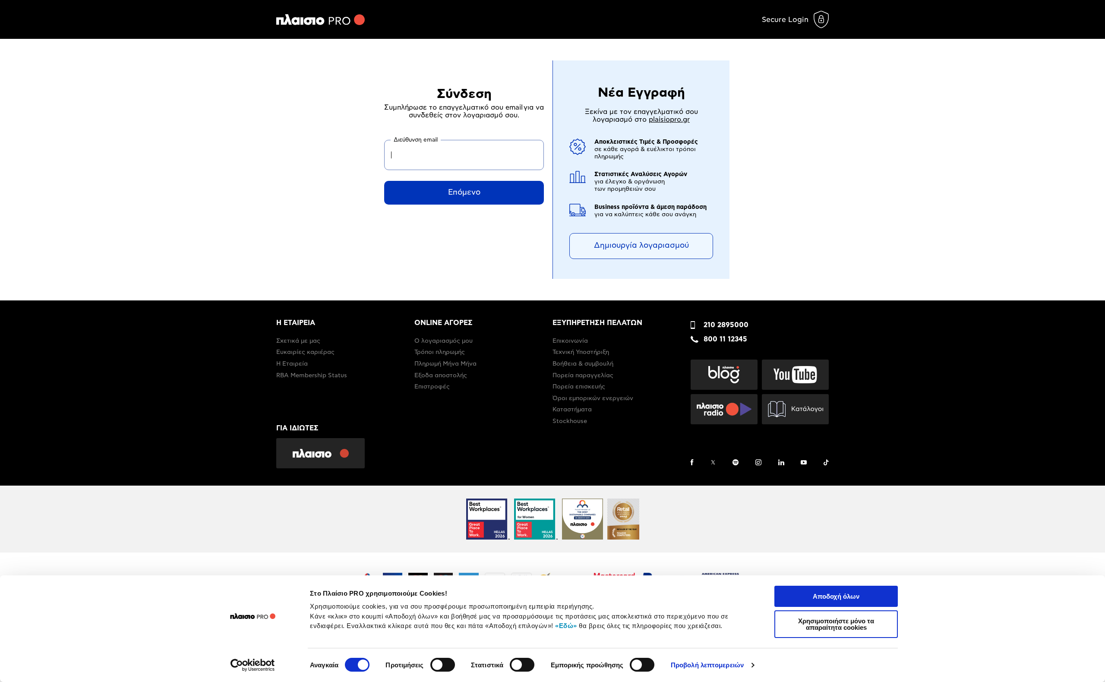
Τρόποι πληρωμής (439, 352)
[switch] (442, 665)
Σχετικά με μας (298, 341)
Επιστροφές (432, 387)
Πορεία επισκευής (578, 387)
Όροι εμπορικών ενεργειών (592, 398)
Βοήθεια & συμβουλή (582, 364)
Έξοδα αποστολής (440, 376)
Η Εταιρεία (292, 364)
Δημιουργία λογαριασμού (641, 245)
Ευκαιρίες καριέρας (305, 352)
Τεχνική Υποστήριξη (580, 352)
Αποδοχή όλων (836, 596)
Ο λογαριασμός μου (443, 341)
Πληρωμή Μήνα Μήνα (445, 364)
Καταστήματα (572, 410)
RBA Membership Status (311, 376)
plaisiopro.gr (669, 119)
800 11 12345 (725, 339)
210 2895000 (726, 325)
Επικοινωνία (570, 341)
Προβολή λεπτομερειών (707, 665)
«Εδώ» (566, 625)
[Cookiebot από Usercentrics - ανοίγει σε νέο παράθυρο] (252, 665)
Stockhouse (569, 421)
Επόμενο (464, 192)
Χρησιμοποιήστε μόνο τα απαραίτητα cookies (836, 624)
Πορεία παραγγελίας (582, 376)
